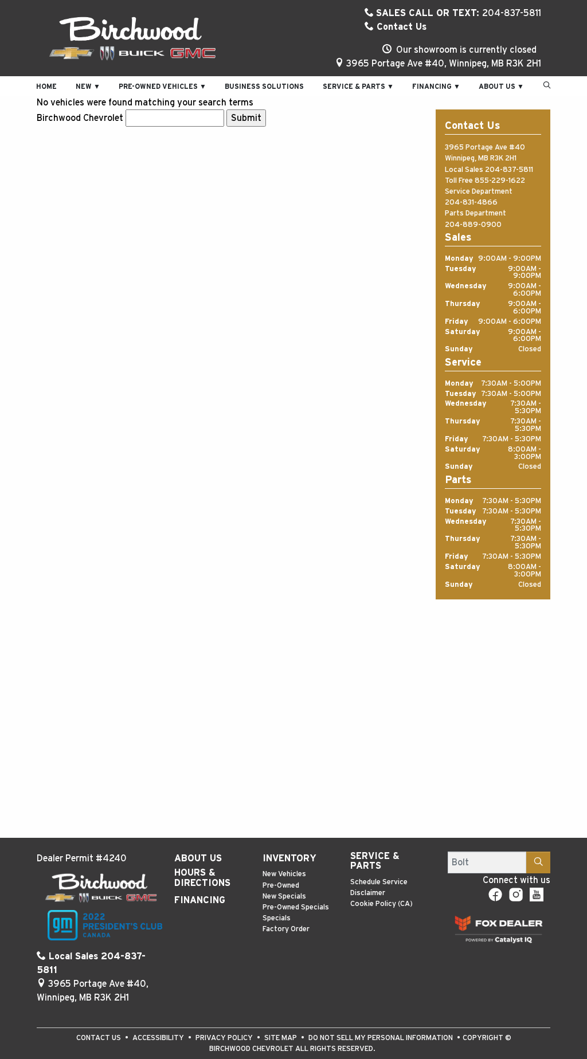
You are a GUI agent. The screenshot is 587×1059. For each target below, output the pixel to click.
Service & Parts (375, 861)
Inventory (289, 858)
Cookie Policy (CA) (381, 904)
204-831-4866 (471, 202)
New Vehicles (284, 874)
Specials (277, 918)
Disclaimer (367, 893)
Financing (199, 900)
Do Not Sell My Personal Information (381, 1038)
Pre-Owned (281, 885)
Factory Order (286, 929)
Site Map (281, 1038)
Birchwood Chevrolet (80, 118)
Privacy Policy (225, 1038)
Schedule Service (379, 882)
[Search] (538, 862)
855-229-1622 (500, 181)
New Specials (284, 896)
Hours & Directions (202, 878)
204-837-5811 (509, 170)
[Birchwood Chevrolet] (132, 38)
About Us (198, 858)
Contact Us (400, 27)
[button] (46, 86)
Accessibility (159, 1038)
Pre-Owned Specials (296, 907)
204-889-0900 (473, 225)
